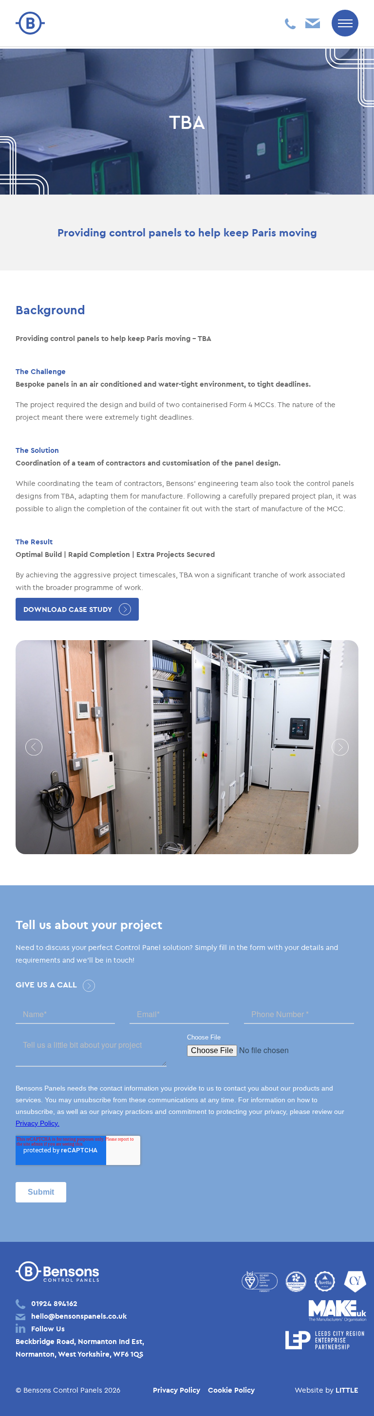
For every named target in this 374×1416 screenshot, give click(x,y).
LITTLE (347, 1390)
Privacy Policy (176, 1390)
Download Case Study (67, 609)
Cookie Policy (231, 1390)
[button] (33, 747)
